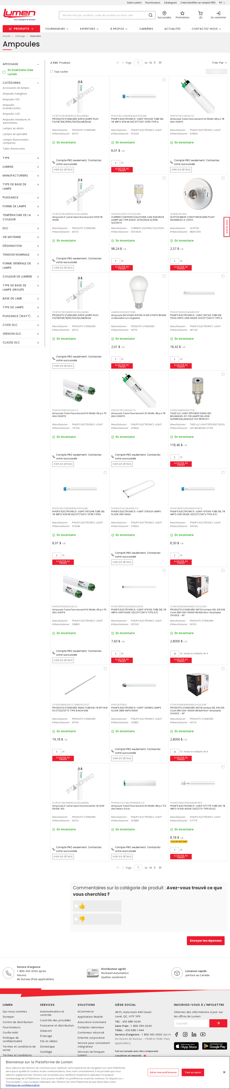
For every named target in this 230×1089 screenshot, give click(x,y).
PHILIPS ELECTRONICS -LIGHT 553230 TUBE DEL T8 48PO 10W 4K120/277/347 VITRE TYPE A (137, 120)
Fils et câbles (49, 1041)
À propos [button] (117, 29)
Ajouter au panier (122, 169)
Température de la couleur (17, 217)
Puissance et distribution (57, 1025)
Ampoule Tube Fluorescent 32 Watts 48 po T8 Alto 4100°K (197, 120)
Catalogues (170, 2)
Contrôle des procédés (55, 1020)
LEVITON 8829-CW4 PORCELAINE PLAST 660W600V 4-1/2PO (192, 218)
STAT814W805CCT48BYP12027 (70, 704)
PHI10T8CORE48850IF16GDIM (70, 508)
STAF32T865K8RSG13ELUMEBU (70, 802)
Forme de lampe (14, 206)
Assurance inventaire (92, 1022)
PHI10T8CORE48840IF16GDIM (129, 115)
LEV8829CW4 (178, 213)
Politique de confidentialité (12, 1039)
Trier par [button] (218, 62)
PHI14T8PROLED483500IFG (186, 508)
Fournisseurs (152, 2)
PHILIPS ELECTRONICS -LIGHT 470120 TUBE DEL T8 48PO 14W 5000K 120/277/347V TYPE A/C (138, 611)
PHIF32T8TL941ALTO (182, 115)
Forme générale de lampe (17, 266)
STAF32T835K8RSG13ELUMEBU (70, 115)
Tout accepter (193, 1072)
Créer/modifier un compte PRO (198, 2)
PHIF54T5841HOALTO (65, 606)
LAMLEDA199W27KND (123, 312)
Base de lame (12, 299)
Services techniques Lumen (91, 1053)
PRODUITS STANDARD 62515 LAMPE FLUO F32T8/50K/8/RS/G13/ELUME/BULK (75, 317)
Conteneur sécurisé (91, 1032)
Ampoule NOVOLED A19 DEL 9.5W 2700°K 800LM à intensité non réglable (138, 317)
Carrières (146, 29)
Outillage (46, 1051)
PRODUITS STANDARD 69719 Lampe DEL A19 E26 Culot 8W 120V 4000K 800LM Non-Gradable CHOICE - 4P (197, 710)
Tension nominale (16, 255)
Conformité (10, 1032)
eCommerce (86, 1011)
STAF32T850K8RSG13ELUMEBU (70, 312)
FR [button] (220, 2)
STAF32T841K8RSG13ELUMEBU (70, 213)
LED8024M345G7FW (182, 410)
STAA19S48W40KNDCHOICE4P (188, 704)
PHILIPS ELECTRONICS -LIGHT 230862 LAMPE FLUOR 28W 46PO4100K (136, 709)
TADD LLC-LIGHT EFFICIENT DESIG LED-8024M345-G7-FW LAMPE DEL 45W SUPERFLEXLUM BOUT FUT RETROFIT (191, 416)
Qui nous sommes (15, 1011)
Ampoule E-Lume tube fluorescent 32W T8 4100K (77, 218)
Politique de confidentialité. (23, 1085)
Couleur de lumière (17, 277)
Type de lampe (13, 307)
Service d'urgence (28, 967)
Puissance (11, 198)
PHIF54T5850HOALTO (65, 410)
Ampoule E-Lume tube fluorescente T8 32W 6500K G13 (78, 807)
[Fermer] (224, 1072)
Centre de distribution (18, 1022)
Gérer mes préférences (163, 1072)
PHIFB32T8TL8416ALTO (124, 508)
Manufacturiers (15, 176)
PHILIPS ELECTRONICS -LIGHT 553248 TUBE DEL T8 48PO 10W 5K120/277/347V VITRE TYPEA (78, 513)
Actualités (172, 29)
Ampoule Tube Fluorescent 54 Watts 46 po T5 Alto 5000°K (79, 415)
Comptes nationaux (91, 1027)
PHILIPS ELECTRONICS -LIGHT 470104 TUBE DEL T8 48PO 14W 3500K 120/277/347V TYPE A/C (197, 513)
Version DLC (12, 334)
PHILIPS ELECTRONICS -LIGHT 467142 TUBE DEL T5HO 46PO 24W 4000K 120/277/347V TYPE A (196, 317)
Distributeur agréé (113, 969)
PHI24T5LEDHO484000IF (184, 312)
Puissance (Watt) (17, 316)
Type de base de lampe (14, 187)
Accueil (6, 36)
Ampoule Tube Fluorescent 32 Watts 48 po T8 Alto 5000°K (138, 415)
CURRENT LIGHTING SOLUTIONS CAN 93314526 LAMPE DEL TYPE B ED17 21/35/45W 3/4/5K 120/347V (137, 219)
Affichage (10, 64)
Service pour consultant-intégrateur (94, 1044)
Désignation (12, 246)
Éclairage (46, 1036)
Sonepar (8, 1016)
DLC (5, 228)
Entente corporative (91, 1037)
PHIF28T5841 (119, 704)
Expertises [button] (87, 29)
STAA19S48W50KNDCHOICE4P (188, 606)
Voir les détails (63, 169)
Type (6, 158)
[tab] (21, 64)
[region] (115, 1072)
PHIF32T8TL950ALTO (123, 410)
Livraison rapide (196, 971)
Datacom (46, 1030)
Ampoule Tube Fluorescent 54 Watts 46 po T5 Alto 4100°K (79, 611)
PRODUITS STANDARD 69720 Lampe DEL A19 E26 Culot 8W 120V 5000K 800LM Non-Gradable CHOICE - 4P (197, 612)
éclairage (20, 36)
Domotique (47, 1046)
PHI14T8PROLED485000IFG (127, 606)
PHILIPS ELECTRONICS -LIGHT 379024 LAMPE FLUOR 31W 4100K (136, 513)
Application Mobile (90, 1016)
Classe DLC (11, 343)
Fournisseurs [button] (55, 29)
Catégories (12, 83)
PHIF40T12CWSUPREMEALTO (127, 802)
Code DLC (10, 325)
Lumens (8, 167)
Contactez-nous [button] (205, 29)
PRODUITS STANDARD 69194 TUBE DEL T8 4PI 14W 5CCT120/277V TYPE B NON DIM (79, 709)
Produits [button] (21, 29)
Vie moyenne (12, 237)
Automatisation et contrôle (52, 1013)
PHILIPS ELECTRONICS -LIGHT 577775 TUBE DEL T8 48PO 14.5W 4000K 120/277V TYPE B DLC (197, 807)
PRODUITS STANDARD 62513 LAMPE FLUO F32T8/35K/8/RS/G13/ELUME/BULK (75, 120)
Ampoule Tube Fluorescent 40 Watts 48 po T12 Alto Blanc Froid (138, 807)
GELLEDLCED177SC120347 (126, 213)
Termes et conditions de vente (19, 1048)
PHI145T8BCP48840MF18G (186, 802)
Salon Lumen (134, 2)
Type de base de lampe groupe (14, 288)
